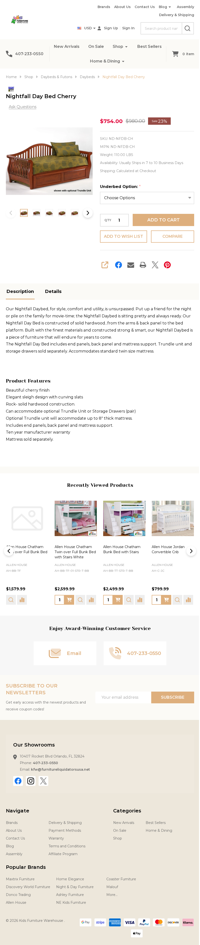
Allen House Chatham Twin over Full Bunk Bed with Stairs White (75, 552)
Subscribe (172, 697)
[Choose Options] (69, 600)
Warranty (56, 838)
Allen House (16, 565)
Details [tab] (53, 291)
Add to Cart (163, 220)
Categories (127, 811)
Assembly (185, 7)
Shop (118, 46)
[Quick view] (11, 600)
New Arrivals (67, 46)
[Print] (143, 264)
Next (88, 213)
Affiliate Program (63, 854)
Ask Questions (22, 106)
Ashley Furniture (70, 895)
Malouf (112, 887)
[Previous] (9, 551)
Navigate (17, 811)
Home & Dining (105, 61)
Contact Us (145, 7)
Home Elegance (70, 879)
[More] (126, 46)
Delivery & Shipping (176, 15)
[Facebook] (118, 264)
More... (112, 895)
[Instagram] (31, 781)
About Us (122, 7)
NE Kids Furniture (71, 902)
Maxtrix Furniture (20, 879)
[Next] (191, 551)
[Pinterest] (167, 264)
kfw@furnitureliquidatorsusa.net (60, 769)
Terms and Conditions (67, 846)
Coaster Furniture (121, 879)
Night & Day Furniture (75, 887)
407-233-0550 (45, 763)
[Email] (130, 264)
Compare (172, 236)
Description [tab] (20, 291)
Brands (104, 7)
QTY (107, 220)
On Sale (96, 46)
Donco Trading (18, 895)
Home (11, 77)
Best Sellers (149, 46)
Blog (163, 7)
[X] (155, 264)
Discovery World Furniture (28, 887)
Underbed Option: (120, 186)
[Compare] (22, 600)
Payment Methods (65, 830)
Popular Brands (26, 867)
